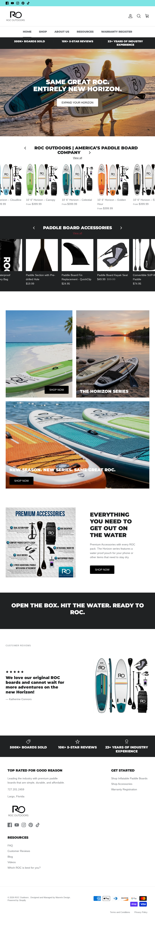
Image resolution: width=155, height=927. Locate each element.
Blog (10, 856)
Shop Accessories (121, 783)
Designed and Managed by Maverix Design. (50, 897)
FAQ (10, 845)
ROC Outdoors (22, 897)
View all (77, 157)
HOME (27, 31)
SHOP (43, 31)
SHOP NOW (102, 569)
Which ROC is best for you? (24, 867)
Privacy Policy (140, 912)
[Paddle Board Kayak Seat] (113, 255)
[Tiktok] (28, 3)
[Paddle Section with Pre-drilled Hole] (42, 255)
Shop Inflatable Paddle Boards (129, 778)
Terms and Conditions (120, 912)
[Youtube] (12, 3)
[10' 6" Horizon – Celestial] (78, 180)
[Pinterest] (23, 3)
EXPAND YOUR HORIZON (77, 102)
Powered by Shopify (17, 900)
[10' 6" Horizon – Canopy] (42, 180)
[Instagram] (17, 3)
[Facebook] (7, 3)
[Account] (130, 16)
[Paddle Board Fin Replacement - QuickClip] (78, 255)
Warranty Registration (124, 789)
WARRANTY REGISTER (116, 31)
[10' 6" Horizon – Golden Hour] (113, 180)
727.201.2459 (16, 789)
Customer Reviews (19, 850)
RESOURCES (85, 31)
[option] (77, 685)
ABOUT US (61, 31)
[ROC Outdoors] (16, 16)
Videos (12, 862)
